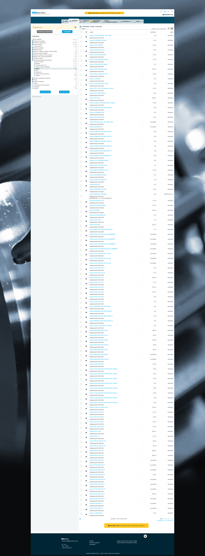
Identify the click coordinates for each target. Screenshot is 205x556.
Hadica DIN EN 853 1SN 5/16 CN (99, 345)
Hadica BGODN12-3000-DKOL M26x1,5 (101, 321)
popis (91, 32)
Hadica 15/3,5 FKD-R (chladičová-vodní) (101, 88)
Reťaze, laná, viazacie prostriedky (43, 56)
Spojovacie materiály (39, 41)
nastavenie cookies (132, 542)
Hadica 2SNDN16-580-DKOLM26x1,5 (100, 155)
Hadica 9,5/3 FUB (95, 224)
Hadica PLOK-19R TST (96, 508)
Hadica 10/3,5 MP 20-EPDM (98, 54)
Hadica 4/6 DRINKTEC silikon (98, 175)
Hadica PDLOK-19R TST (97, 460)
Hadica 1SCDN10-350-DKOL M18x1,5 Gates (102, 103)
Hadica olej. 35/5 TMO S (97, 426)
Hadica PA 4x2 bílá (95, 431)
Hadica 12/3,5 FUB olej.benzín (98, 69)
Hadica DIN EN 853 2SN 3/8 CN (99, 354)
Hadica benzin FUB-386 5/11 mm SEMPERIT (102, 239)
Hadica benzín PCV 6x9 (97, 296)
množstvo (153, 32)
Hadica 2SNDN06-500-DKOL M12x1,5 (101, 141)
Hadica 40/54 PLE (95, 184)
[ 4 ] (168, 518)
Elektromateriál (38, 49)
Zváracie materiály (39, 48)
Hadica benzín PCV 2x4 (97, 277)
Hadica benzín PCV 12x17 (97, 268)
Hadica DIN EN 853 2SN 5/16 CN (99, 359)
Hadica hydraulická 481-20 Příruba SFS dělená (103, 402)
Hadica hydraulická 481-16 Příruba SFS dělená (103, 398)
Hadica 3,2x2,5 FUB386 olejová (99, 160)
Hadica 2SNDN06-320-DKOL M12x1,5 (101, 131)
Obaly (35, 83)
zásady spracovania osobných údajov (127, 541)
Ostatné (37, 75)
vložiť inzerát (65, 92)
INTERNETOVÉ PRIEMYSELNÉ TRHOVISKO (41, 14)
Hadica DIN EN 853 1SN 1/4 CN (99, 335)
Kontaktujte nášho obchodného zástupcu (105, 13)
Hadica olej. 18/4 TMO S (97, 412)
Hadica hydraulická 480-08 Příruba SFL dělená (103, 369)
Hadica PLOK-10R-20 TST (97, 470)
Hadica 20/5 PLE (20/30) (97, 117)
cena (171, 32)
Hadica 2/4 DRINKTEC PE (97, 112)
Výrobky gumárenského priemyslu (43, 60)
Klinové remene (39, 61)
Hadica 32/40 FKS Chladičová (98, 165)
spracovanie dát (121, 542)
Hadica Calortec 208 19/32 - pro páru (101, 325)
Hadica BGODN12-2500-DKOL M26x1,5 (101, 316)
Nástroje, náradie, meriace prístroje (43, 55)
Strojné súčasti (38, 46)
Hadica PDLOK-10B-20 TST (98, 441)
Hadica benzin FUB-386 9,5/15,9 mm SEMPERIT (104, 248)
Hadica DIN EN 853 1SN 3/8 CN (99, 340)
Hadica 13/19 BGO (95, 79)
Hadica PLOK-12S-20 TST (97, 498)
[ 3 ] (166, 518)
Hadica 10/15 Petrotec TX (97, 50)
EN (172, 11)
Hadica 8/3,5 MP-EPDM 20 (97, 215)
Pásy (36, 70)
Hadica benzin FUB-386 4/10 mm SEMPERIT (102, 234)
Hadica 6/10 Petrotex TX (97, 200)
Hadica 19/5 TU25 (95, 98)
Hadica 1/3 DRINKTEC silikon (98, 40)
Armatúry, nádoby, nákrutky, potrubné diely (45, 51)
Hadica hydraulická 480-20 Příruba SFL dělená (103, 383)
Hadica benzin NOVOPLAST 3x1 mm (100, 253)
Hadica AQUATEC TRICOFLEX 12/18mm (101, 229)
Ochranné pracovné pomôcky (41, 85)
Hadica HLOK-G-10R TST (97, 364)
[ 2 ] (163, 518)
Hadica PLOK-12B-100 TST (97, 479)
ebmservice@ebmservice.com (70, 541)
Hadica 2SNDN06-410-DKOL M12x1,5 (100, 136)
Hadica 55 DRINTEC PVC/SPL (98, 189)
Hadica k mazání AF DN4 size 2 (99, 407)
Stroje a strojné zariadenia (40, 53)
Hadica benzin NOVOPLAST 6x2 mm (100, 263)
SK (165, 11)
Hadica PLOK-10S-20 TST (97, 474)
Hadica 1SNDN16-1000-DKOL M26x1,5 (101, 107)
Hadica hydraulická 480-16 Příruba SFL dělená (103, 378)
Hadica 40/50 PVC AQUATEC (98, 179)
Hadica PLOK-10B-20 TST (97, 465)
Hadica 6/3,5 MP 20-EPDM (97, 205)
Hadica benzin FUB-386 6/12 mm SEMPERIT (102, 244)
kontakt (91, 541)
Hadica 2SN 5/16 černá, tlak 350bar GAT (101, 122)
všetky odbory (37, 39)
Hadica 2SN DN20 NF (96, 127)
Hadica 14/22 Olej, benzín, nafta (99, 83)
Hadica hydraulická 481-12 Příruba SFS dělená (103, 393)
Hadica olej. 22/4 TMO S (97, 421)
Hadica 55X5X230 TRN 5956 (98, 194)
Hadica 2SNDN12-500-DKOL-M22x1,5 (101, 146)
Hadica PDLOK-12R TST (97, 455)
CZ (161, 11)
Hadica (37, 68)
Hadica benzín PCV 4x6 (97, 292)
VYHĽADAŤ (67, 31)
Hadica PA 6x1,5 (94, 436)
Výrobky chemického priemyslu (42, 78)
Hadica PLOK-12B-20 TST (97, 484)
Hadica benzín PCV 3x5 (97, 282)
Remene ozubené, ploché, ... (42, 73)
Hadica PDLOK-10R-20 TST (98, 446)
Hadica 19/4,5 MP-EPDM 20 (98, 93)
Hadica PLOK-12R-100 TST (97, 489)
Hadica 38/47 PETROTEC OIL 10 (99, 170)
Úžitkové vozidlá (38, 58)
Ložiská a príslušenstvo (40, 42)
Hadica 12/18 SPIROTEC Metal (98, 64)
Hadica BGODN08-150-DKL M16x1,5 (100, 306)
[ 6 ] (172, 518)
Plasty (35, 79)
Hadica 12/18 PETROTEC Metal (99, 59)
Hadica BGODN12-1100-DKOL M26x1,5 (101, 311)
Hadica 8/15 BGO (95, 210)
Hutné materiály (38, 44)
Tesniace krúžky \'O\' (40, 65)
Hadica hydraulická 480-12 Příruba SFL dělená (103, 373)
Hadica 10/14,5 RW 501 (96, 45)
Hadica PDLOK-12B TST (97, 450)
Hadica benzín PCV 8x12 (97, 301)
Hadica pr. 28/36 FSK (96, 513)
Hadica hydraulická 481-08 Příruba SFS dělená (103, 388)
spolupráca (92, 544)
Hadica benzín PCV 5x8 (97, 287)
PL (168, 11)
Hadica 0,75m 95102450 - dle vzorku (100, 35)
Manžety (37, 63)
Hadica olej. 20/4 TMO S (97, 417)
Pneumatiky (38, 72)
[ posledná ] (169, 520)
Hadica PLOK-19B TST (96, 503)
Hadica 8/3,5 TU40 (95, 220)
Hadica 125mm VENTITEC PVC (98, 74)
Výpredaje (36, 86)
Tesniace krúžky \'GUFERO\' (42, 67)
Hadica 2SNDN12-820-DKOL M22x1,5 (100, 151)
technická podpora (94, 542)
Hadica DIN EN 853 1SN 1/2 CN (98, 330)
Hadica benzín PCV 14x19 (97, 273)
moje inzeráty (46, 92)
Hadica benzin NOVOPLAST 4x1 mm (100, 258)
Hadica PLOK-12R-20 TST (97, 494)
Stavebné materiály (39, 81)
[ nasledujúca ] (161, 520)
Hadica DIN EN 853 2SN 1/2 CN (99, 349)
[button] (33, 41)
